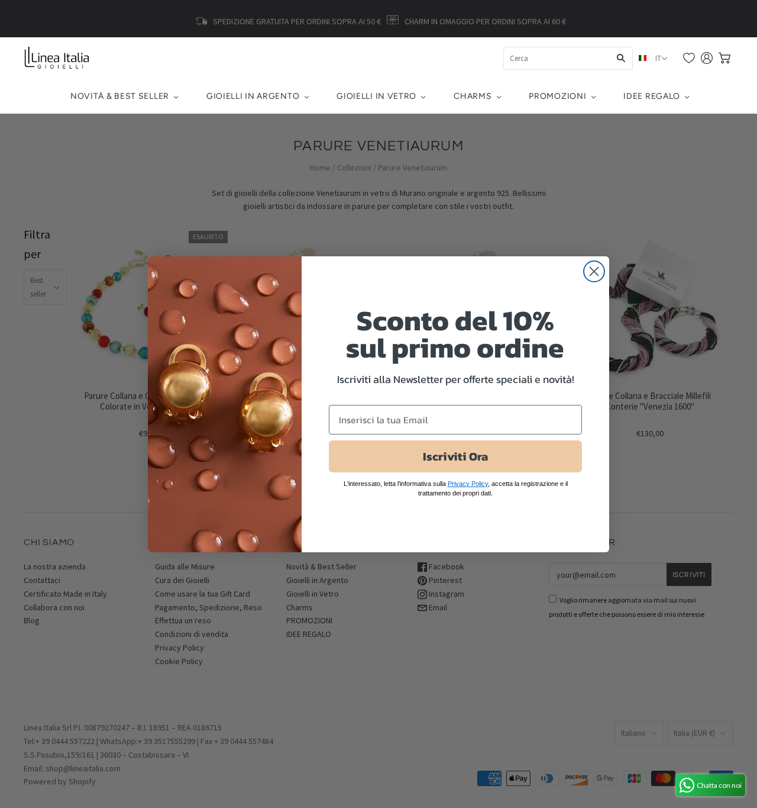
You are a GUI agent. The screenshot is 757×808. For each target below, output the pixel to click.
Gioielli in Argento (252, 96)
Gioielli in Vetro (376, 96)
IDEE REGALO (651, 96)
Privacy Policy (468, 483)
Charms (472, 96)
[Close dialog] (594, 271)
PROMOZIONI (557, 96)
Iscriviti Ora (455, 456)
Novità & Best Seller (119, 96)
